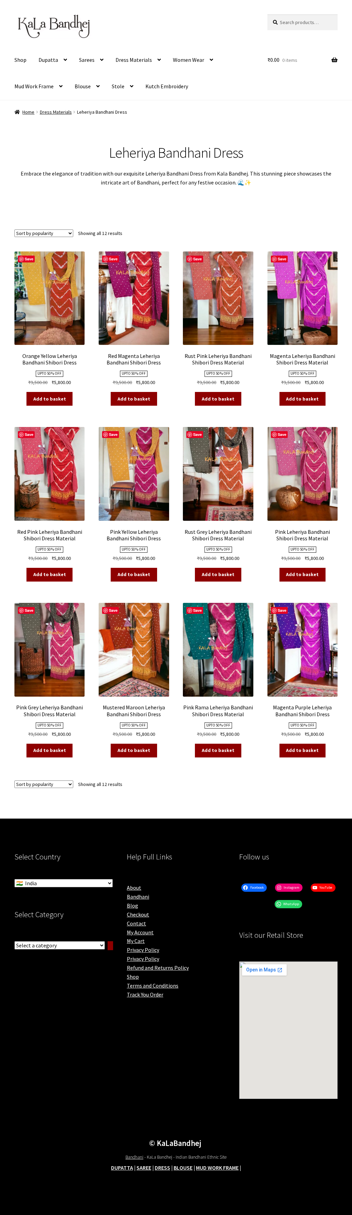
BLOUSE (183, 1167)
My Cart (136, 940)
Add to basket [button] (49, 399)
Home (28, 112)
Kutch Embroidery (166, 86)
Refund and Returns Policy (158, 967)
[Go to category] (110, 945)
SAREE (143, 1167)
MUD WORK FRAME (217, 1167)
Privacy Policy (143, 949)
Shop (20, 59)
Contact (136, 923)
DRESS (162, 1167)
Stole (118, 86)
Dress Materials (134, 59)
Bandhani (138, 896)
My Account (140, 932)
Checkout (138, 914)
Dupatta (48, 59)
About (134, 887)
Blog (132, 905)
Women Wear (188, 59)
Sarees (87, 59)
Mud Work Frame (34, 86)
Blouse (83, 86)
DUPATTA (122, 1167)
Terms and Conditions (152, 985)
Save (29, 258)
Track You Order (145, 994)
